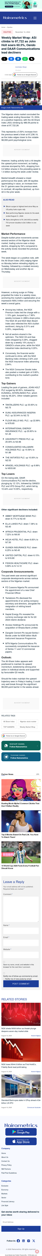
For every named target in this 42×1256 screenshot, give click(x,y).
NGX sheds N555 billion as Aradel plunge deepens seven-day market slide (18, 1030)
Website (7, 949)
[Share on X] (4, 59)
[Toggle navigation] (35, 18)
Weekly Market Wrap (27, 727)
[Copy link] (31, 59)
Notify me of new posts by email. (18, 978)
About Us (4, 1157)
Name (6, 925)
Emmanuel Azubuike (34, 1107)
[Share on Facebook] (11, 59)
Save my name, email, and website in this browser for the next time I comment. (18, 965)
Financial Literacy (7, 1201)
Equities (9, 27)
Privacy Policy (6, 1165)
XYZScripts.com (32, 1255)
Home (3, 27)
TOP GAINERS (8, 727)
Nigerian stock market (28, 721)
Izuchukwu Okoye (21, 67)
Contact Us (5, 1161)
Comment (7, 894)
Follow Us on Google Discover (26, 75)
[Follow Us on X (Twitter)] (33, 1240)
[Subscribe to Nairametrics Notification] (37, 1251)
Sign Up (21, 1228)
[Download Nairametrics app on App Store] (21, 1141)
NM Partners (6, 1169)
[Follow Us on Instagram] (28, 1240)
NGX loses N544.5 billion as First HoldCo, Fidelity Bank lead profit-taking (18, 1065)
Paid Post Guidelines (9, 1173)
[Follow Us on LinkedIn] (23, 1240)
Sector (3, 1197)
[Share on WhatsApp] (25, 59)
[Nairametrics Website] (15, 17)
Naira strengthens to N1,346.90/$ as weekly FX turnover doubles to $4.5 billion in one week (22, 222)
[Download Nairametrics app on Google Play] (21, 1132)
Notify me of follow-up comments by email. (20, 976)
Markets (4, 1193)
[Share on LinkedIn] (18, 59)
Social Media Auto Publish (12, 1255)
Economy (4, 1189)
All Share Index (9, 721)
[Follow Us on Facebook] (18, 1240)
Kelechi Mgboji (36, 1036)
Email (6, 937)
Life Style (4, 1205)
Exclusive (4, 1186)
